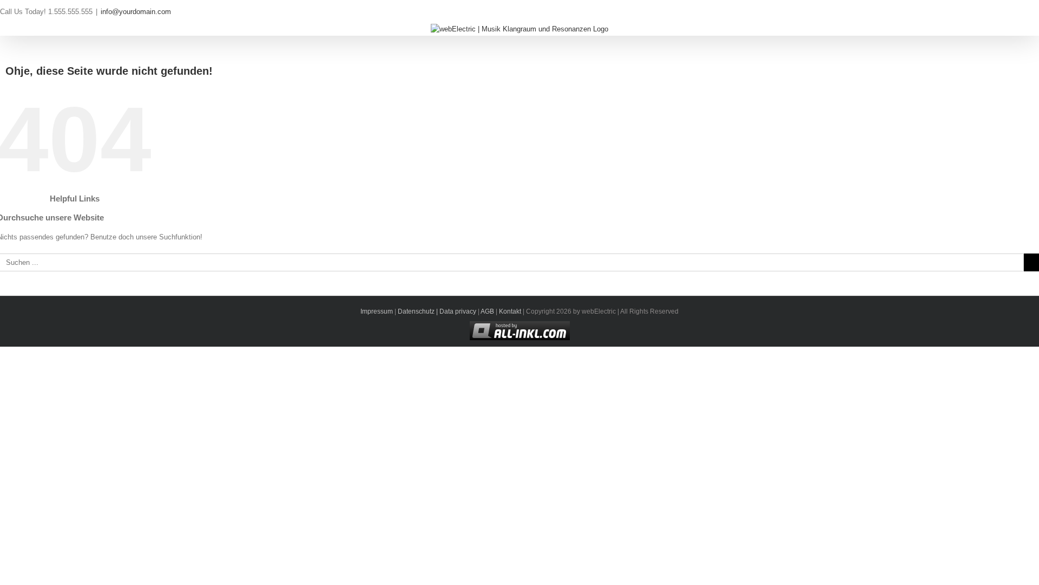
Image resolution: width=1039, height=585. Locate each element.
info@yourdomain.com (136, 12)
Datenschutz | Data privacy (437, 311)
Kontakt (510, 311)
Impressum (376, 311)
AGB (487, 311)
